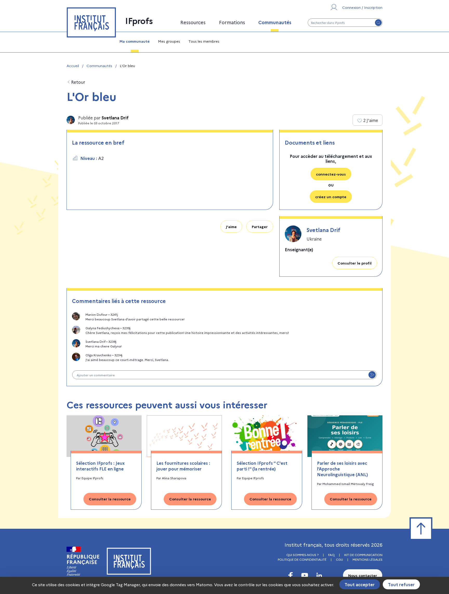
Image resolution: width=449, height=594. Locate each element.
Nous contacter (362, 575)
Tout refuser (401, 584)
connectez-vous (331, 174)
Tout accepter (360, 584)
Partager (260, 226)
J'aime (231, 226)
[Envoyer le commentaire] (372, 374)
